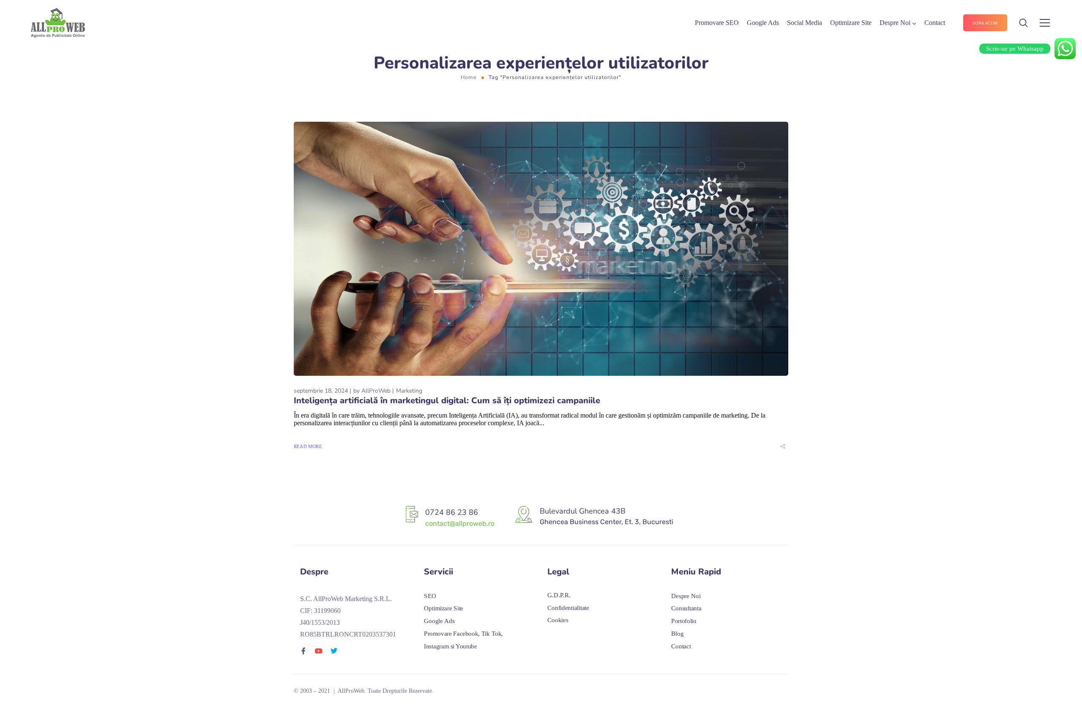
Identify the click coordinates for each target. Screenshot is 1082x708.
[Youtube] (318, 651)
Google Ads (763, 22)
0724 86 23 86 (451, 512)
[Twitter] (334, 651)
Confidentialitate (568, 607)
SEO (430, 596)
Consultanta (686, 608)
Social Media (804, 22)
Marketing (409, 391)
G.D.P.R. (559, 595)
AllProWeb (376, 391)
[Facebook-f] (303, 651)
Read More (308, 446)
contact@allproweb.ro (460, 523)
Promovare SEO (717, 22)
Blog (677, 633)
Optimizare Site (851, 22)
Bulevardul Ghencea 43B (583, 511)
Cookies (557, 620)
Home (469, 77)
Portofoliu (684, 621)
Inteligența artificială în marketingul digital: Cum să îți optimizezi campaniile (447, 400)
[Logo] (58, 23)
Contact (934, 22)
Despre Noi (895, 22)
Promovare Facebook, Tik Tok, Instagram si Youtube (463, 640)
